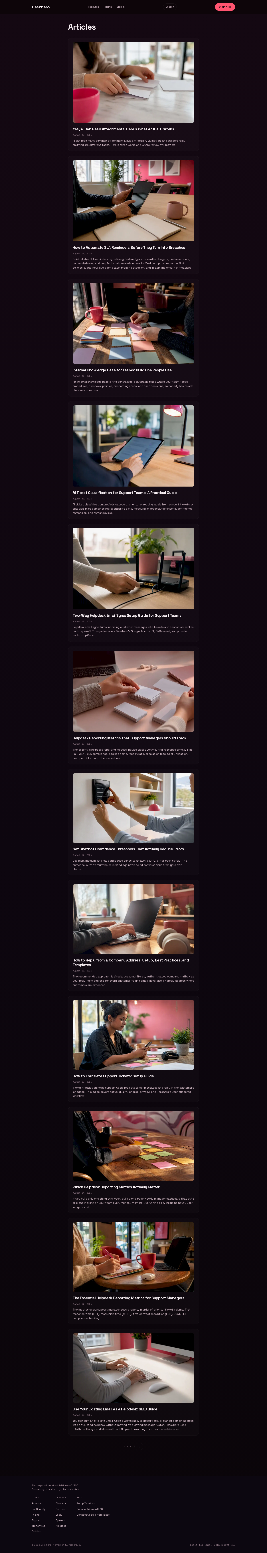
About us (61, 1503)
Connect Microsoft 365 (90, 1509)
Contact (61, 1509)
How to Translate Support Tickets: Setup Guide (113, 1076)
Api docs (61, 1525)
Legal (59, 1514)
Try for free (38, 1525)
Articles (36, 1531)
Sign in (121, 6)
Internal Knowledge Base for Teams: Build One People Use (122, 370)
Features (93, 6)
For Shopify (39, 1509)
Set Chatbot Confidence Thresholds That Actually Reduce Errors (128, 849)
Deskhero (41, 6)
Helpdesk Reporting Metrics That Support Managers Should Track (129, 738)
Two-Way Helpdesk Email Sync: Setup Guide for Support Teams (127, 615)
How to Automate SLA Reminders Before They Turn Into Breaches (129, 247)
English (170, 6)
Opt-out (60, 1520)
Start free (225, 6)
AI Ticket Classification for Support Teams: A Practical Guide (125, 492)
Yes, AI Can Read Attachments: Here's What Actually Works (123, 129)
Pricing (108, 6)
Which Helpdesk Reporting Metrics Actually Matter (116, 1187)
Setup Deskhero (86, 1503)
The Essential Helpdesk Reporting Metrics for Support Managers (128, 1297)
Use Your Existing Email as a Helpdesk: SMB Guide (115, 1409)
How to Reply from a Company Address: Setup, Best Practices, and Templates (131, 962)
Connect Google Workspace (93, 1514)
